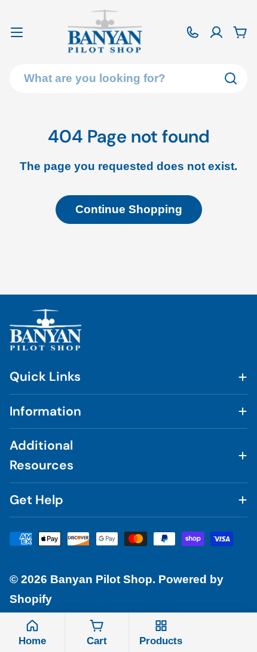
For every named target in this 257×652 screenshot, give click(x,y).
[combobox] (128, 78)
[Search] (231, 78)
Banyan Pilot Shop (101, 579)
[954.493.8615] (192, 32)
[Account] (216, 32)
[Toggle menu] (17, 32)
